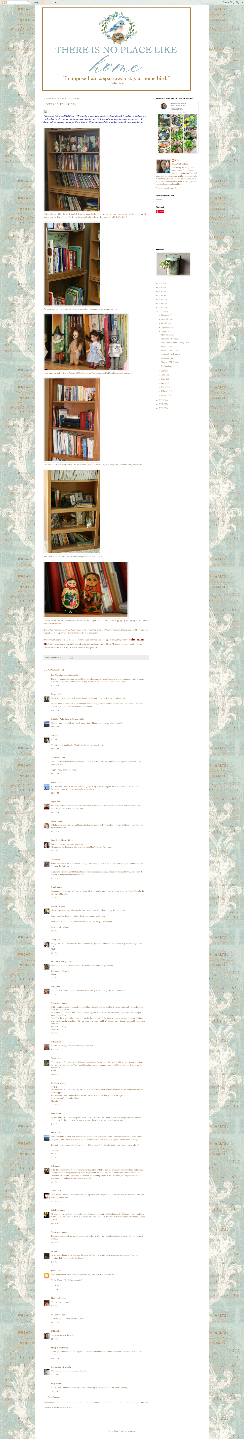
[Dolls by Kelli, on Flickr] (85, 369)
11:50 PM (55, 792)
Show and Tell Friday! (170, 338)
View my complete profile (166, 188)
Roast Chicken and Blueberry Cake (175, 342)
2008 (161, 400)
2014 (161, 295)
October (164, 323)
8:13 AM (54, 994)
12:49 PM (55, 1358)
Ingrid (53, 801)
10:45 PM (55, 710)
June (163, 374)
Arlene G (55, 1041)
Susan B (54, 782)
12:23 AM (55, 831)
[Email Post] (71, 657)
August (164, 331)
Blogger (132, 1431)
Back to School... (167, 346)
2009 (161, 311)
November (165, 319)
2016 (161, 287)
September (165, 327)
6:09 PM (54, 1391)
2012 (161, 299)
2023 (161, 283)
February (165, 391)
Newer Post (49, 1402)
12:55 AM (55, 850)
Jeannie (54, 1113)
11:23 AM (55, 1322)
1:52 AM (54, 878)
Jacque (54, 1383)
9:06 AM (54, 1074)
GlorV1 (54, 1190)
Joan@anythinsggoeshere (62, 674)
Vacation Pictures (168, 358)
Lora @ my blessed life (60, 840)
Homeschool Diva (58, 1367)
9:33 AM (54, 1157)
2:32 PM (54, 1374)
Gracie (53, 887)
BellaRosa (55, 1209)
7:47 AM (54, 1306)
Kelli (53, 1331)
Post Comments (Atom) (63, 1407)
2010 (161, 307)
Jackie (53, 1270)
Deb (52, 1166)
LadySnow (55, 986)
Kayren (54, 694)
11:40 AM (55, 1339)
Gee (52, 735)
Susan (53, 820)
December (165, 315)
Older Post (144, 1402)
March (164, 387)
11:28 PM (55, 748)
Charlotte (55, 1083)
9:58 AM (54, 1201)
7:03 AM (54, 1242)
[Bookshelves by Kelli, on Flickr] (72, 210)
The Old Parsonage (59, 961)
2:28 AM (54, 897)
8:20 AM (54, 1033)
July (163, 370)
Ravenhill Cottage (77, 213)
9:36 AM (54, 1181)
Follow (159, 199)
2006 (161, 408)
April (163, 382)
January (164, 395)
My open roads (57, 1347)
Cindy (53, 939)
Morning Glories (167, 334)
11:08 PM (55, 726)
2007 (161, 404)
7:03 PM (54, 1223)
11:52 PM (55, 812)
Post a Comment (54, 1397)
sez (52, 1251)
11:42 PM (55, 773)
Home (96, 1402)
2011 (161, 303)
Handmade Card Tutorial (170, 354)
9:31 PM (54, 1289)
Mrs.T (53, 1132)
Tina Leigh (55, 1298)
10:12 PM (55, 685)
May (163, 378)
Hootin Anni (56, 906)
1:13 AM (54, 1261)
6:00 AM (54, 930)
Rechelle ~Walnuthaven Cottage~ (65, 719)
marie (53, 859)
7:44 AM (54, 977)
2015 (161, 291)
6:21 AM (54, 952)
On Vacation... (166, 366)
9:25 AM (54, 1104)
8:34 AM (54, 1049)
